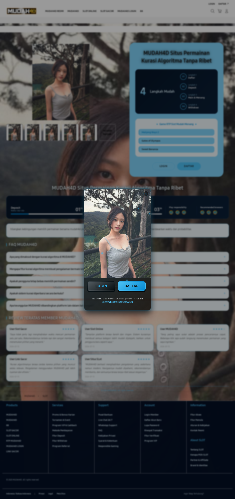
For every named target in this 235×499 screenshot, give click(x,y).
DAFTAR (132, 286)
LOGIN (101, 286)
